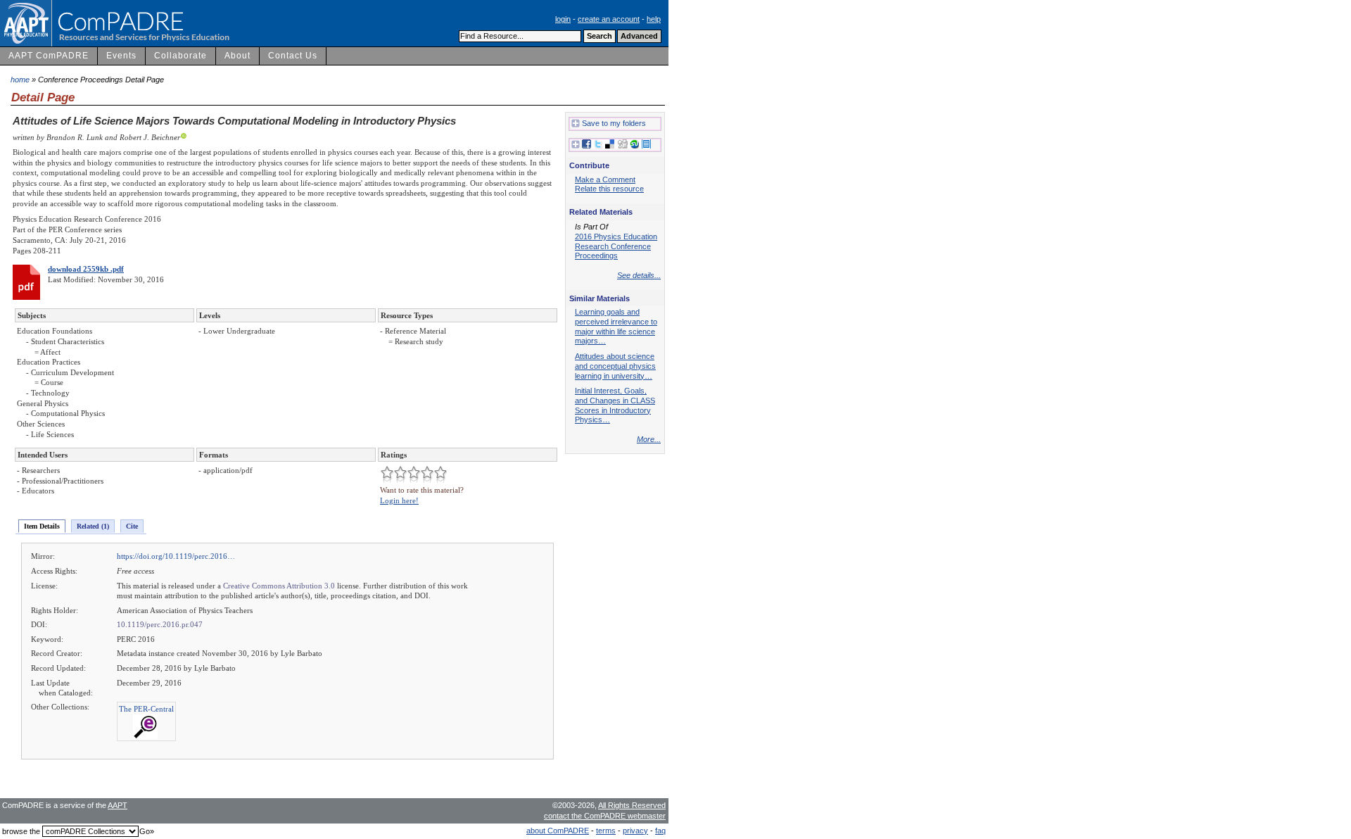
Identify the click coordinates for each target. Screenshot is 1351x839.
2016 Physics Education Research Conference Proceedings (616, 246)
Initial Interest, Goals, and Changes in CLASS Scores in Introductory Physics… (615, 405)
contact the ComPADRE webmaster (605, 816)
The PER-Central (146, 709)
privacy (635, 830)
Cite (132, 526)
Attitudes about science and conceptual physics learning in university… (615, 365)
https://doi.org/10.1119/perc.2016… (176, 556)
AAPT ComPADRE (48, 56)
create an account (609, 19)
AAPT (117, 805)
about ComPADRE (557, 830)
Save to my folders (614, 123)
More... (649, 439)
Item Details (42, 526)
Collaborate (180, 56)
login (563, 19)
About (237, 56)
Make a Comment (605, 179)
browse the (21, 831)
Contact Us (292, 56)
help (654, 19)
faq (660, 830)
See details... (639, 275)
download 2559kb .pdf (86, 269)
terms (606, 830)
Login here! (399, 500)
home (20, 79)
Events (121, 56)
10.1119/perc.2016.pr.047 (160, 624)
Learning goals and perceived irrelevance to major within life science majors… (616, 326)
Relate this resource (609, 188)
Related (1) (93, 526)
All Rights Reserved (632, 805)
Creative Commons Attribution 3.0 (279, 585)
